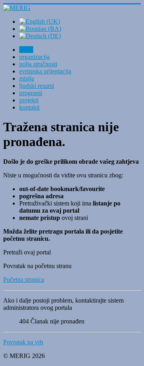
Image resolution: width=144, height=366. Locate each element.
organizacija (34, 56)
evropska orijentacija (45, 71)
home (26, 49)
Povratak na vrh (23, 342)
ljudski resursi (36, 85)
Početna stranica (23, 279)
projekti (28, 100)
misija (26, 78)
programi (30, 92)
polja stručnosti (38, 64)
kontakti (29, 107)
